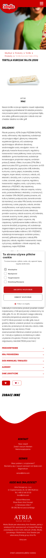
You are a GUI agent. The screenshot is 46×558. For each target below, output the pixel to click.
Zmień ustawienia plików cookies (23, 553)
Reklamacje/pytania (23, 449)
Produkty (19, 53)
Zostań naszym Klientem (23, 446)
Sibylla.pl (8, 53)
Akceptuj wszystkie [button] (23, 290)
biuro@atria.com (23, 495)
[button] (23, 303)
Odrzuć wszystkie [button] (22, 297)
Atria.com (23, 539)
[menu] (41, 3)
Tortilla (28, 53)
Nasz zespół (23, 444)
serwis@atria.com (23, 473)
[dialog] (23, 279)
